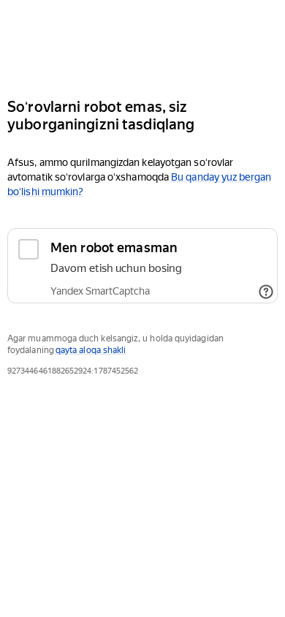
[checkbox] (142, 265)
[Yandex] (142, 42)
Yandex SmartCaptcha (100, 291)
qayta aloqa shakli (91, 350)
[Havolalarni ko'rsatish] (266, 291)
